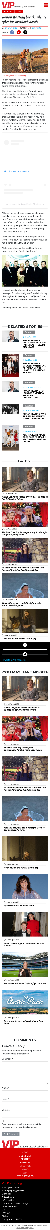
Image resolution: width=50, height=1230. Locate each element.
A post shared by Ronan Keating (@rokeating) (25, 204)
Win (25, 1173)
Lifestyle (25, 1166)
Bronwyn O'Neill (11, 28)
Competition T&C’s (12, 1219)
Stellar (5, 1216)
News (25, 1152)
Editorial (6, 1194)
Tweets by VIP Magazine (15, 659)
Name (5, 1087)
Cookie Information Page (15, 1203)
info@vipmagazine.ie (14, 1190)
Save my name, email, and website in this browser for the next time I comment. (21, 1126)
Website (6, 1110)
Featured (29, 332)
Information (8, 1200)
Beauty (25, 1159)
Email (5, 1099)
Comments (36, 28)
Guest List (25, 1156)
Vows (25, 1169)
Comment (7, 1058)
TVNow (6, 1213)
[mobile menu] (46, 5)
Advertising (8, 1197)
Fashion (25, 1162)
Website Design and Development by (33, 1226)
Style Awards (25, 1176)
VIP (4, 1210)
